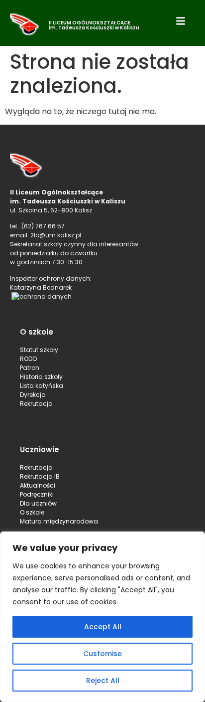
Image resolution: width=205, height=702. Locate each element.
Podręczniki (37, 494)
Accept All (102, 627)
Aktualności (37, 485)
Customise (102, 654)
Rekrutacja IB (40, 476)
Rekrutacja (36, 467)
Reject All (102, 681)
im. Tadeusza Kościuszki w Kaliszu (94, 27)
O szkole (32, 512)
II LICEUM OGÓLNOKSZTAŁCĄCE (89, 22)
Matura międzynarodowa (59, 521)
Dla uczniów (39, 503)
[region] (102, 616)
